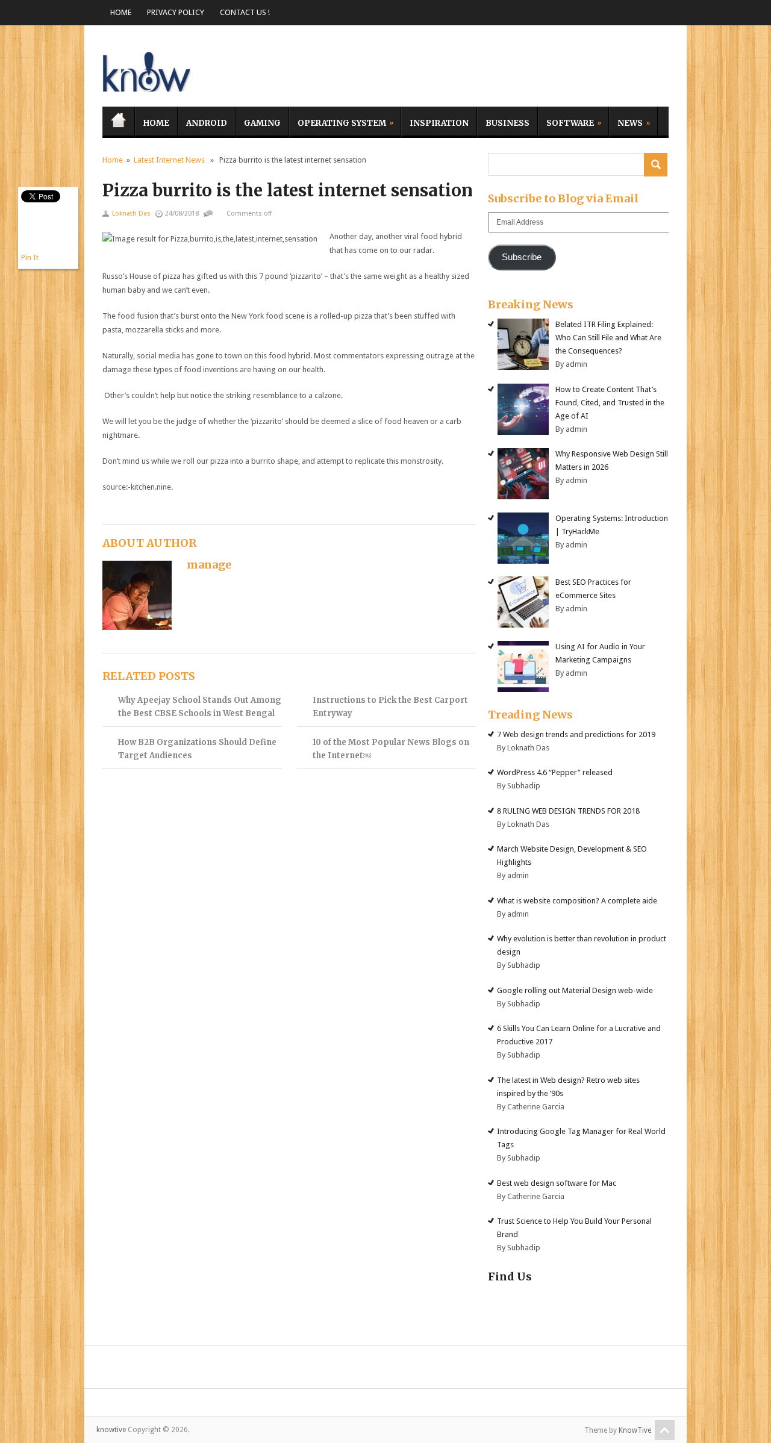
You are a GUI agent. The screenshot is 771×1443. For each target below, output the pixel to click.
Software (566, 121)
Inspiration (439, 123)
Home (120, 12)
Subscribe (522, 257)
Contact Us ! (245, 12)
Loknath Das (131, 213)
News (626, 121)
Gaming (262, 123)
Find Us (510, 1276)
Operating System (337, 121)
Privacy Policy (175, 12)
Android (206, 123)
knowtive (147, 69)
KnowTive (635, 1430)
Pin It (30, 257)
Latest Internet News (169, 159)
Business (507, 123)
